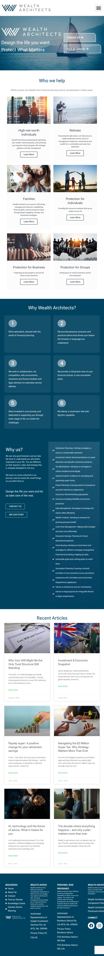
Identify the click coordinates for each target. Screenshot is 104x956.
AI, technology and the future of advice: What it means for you (26, 830)
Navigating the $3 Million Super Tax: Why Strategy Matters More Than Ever (73, 747)
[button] (98, 8)
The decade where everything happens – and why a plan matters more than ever (76, 830)
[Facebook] (91, 925)
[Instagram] (99, 925)
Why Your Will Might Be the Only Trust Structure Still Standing (25, 664)
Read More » (13, 690)
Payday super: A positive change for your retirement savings (25, 747)
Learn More (29, 154)
